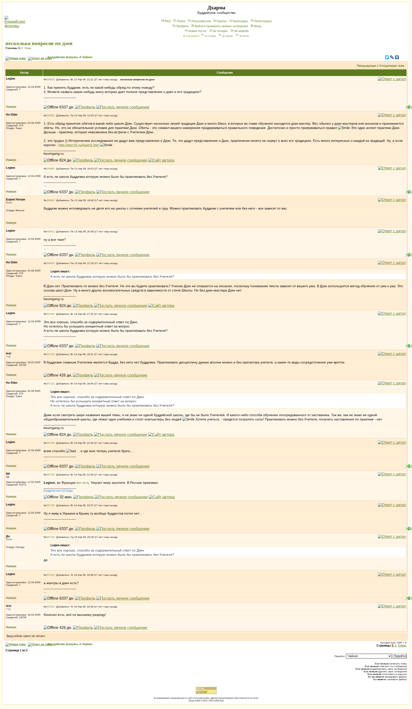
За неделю (241, 31)
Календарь (240, 21)
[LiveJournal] (392, 57)
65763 (49, 575)
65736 (49, 505)
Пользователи (201, 21)
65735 (49, 474)
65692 (49, 263)
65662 (49, 79)
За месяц (244, 36)
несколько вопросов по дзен (38, 43)
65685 (49, 115)
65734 (49, 443)
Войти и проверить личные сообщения (221, 26)
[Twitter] (387, 57)
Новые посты (197, 31)
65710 (49, 354)
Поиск (181, 21)
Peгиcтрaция (263, 21)
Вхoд (257, 26)
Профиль (182, 26)
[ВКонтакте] (397, 57)
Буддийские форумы (63, 57)
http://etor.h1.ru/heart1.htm (79, 145)
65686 (49, 168)
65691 (49, 231)
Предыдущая (366, 65)
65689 (49, 200)
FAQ (167, 21)
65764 (49, 606)
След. (28, 48)
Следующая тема (391, 65)
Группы (222, 21)
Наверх (11, 106)
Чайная (87, 57)
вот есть (83, 483)
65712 (49, 383)
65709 (49, 314)
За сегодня (220, 31)
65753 (49, 537)
